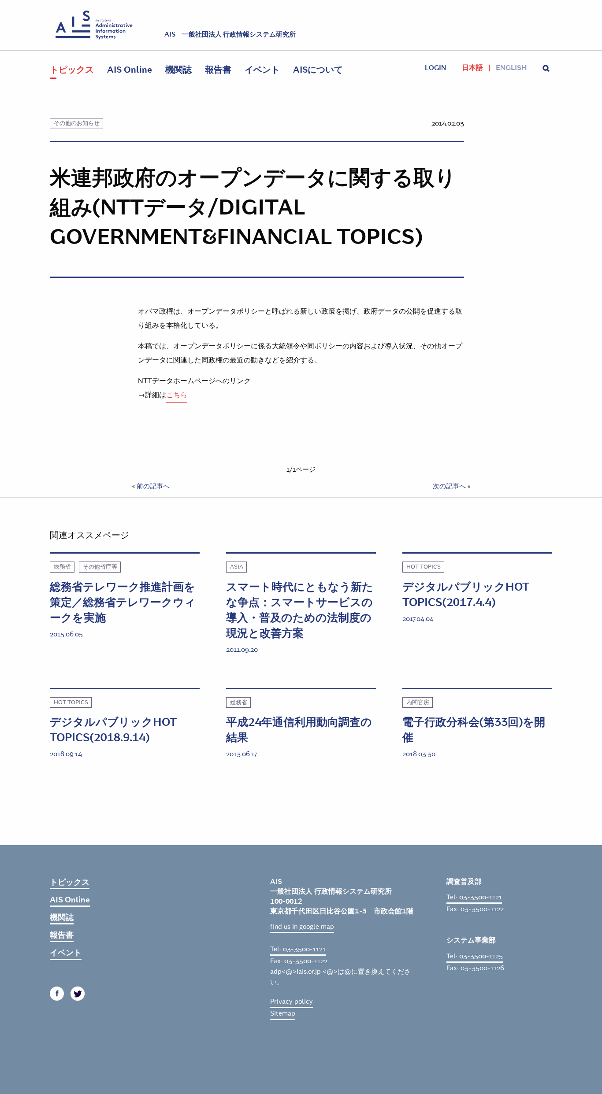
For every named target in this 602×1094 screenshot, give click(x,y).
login (435, 68)
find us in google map (302, 927)
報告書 (218, 69)
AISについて (318, 69)
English (511, 67)
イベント (262, 69)
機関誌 (178, 69)
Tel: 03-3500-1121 (298, 949)
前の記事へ (153, 486)
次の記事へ (449, 486)
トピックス (72, 69)
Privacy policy (291, 1001)
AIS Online (129, 69)
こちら (176, 395)
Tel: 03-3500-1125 (474, 956)
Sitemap (282, 1013)
